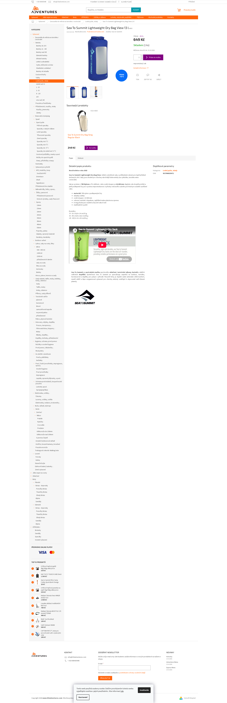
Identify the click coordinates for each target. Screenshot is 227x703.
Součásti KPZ (41, 173)
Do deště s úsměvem (43, 354)
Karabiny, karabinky (43, 237)
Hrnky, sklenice (41, 290)
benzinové (40, 303)
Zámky (38, 113)
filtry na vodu (41, 266)
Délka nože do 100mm (44, 431)
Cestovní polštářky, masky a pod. (48, 154)
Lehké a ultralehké (42, 62)
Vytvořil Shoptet (190, 698)
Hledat (136, 10)
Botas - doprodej (42, 485)
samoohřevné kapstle (44, 309)
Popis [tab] (71, 158)
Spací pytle (40, 122)
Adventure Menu (172, 662)
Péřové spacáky (42, 125)
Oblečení (36, 476)
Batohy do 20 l (41, 46)
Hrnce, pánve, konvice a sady (46, 275)
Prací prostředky (42, 372)
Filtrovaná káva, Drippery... (45, 328)
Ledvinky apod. (41, 387)
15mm (39, 208)
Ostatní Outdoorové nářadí (45, 441)
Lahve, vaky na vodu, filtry (45, 243)
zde (122, 691)
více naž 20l (40, 100)
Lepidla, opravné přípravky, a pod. (48, 378)
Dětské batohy (41, 58)
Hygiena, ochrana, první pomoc (46, 341)
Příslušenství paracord (45, 196)
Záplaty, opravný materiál (45, 234)
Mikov (39, 415)
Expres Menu (170, 668)
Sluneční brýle (40, 463)
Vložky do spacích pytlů (44, 157)
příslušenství (40, 316)
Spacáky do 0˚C (42, 145)
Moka (38, 332)
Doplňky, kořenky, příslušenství (47, 338)
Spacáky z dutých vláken (45, 129)
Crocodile (40, 425)
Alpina (38, 498)
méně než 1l (40, 84)
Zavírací (39, 412)
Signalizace (40, 183)
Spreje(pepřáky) (42, 390)
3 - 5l (37, 90)
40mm (39, 224)
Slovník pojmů (126, 2)
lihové (38, 306)
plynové (39, 300)
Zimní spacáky (42, 138)
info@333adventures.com (77, 657)
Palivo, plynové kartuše (44, 319)
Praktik (39, 418)
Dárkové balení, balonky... (44, 466)
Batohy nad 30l (41, 52)
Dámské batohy (41, 55)
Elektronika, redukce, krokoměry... (48, 403)
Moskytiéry (40, 351)
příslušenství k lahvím (44, 259)
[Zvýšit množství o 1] (142, 56)
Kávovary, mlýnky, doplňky (45, 322)
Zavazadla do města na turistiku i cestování (46, 38)
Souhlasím (144, 690)
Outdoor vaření (40, 240)
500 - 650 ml (41, 250)
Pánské (37, 482)
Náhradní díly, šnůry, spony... (46, 189)
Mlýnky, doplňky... (42, 335)
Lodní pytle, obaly (42, 81)
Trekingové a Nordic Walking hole (47, 450)
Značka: (114, 32)
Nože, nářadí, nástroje (43, 406)
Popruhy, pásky (41, 231)
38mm (39, 221)
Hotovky (169, 657)
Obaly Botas (40, 495)
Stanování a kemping (42, 116)
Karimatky (39, 164)
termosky (39, 269)
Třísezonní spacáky (44, 135)
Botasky (38, 530)
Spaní (38, 119)
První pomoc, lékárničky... (45, 348)
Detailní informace (139, 68)
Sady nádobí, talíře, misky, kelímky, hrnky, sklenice (48, 280)
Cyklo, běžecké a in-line (44, 65)
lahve (38, 247)
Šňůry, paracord (42, 192)
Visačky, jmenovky (42, 109)
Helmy (38, 460)
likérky (38, 272)
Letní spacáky (42, 132)
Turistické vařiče (42, 296)
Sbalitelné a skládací (43, 68)
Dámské (38, 505)
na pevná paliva (41, 312)
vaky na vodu (41, 263)
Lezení (37, 454)
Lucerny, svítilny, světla (44, 399)
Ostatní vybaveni (41, 540)
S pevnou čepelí (42, 438)
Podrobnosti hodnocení (95, 32)
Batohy (38, 43)
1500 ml (39, 256)
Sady (38, 284)
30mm (39, 218)
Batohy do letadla (42, 71)
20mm (39, 212)
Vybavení (36, 34)
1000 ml (39, 253)
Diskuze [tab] (80, 158)
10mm (39, 205)
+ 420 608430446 (73, 661)
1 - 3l (37, 87)
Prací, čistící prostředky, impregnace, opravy (49, 364)
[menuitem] (34, 17)
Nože (37, 409)
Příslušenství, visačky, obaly (46, 106)
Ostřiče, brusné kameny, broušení (48, 444)
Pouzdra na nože (42, 447)
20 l (37, 97)
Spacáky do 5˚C (42, 141)
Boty (34, 479)
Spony (38, 202)
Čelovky (38, 396)
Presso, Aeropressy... (44, 325)
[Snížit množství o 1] (142, 58)
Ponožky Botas (41, 489)
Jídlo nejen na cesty (40, 473)
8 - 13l (38, 93)
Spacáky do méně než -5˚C (46, 151)
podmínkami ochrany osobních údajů (132, 673)
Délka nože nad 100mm (45, 434)
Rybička (40, 422)
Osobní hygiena (41, 369)
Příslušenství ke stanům (44, 186)
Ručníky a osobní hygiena (45, 344)
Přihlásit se (105, 678)
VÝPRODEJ (36, 527)
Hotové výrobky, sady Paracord (48, 199)
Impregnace (40, 375)
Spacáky (38, 537)
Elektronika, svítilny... (42, 393)
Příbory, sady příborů (43, 293)
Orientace (39, 176)
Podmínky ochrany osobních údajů (103, 2)
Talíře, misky (40, 287)
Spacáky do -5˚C (43, 148)
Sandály (38, 501)
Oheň (38, 180)
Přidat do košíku (155, 57)
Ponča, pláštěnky (42, 357)
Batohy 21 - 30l (41, 49)
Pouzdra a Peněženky (43, 103)
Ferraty (38, 457)
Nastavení (83, 697)
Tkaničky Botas (41, 492)
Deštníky (39, 360)
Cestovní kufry (41, 74)
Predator (40, 428)
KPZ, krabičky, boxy (43, 170)
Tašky (38, 78)
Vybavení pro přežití (43, 167)
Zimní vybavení (40, 470)
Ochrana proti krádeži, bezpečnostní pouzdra (49, 382)
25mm (39, 215)
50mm (39, 228)
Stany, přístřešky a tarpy (45, 161)
